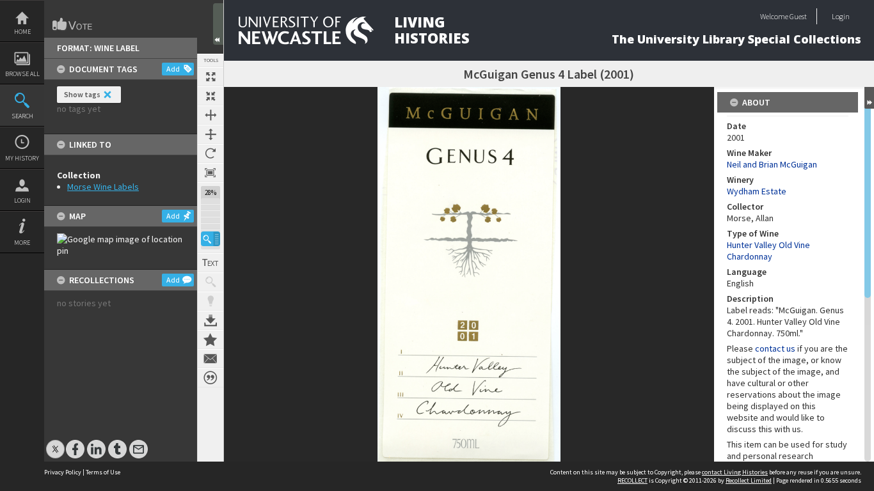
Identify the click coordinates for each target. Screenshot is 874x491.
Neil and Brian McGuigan (772, 164)
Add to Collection (210, 339)
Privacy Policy (62, 472)
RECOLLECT (632, 480)
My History (22, 158)
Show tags (82, 94)
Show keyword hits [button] (210, 282)
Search (22, 116)
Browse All (22, 74)
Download (210, 320)
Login (22, 200)
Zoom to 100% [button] (210, 172)
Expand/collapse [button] (869, 98)
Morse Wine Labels (103, 186)
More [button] (22, 242)
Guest (798, 16)
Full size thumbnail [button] (210, 76)
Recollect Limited (749, 480)
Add (173, 69)
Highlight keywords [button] (210, 301)
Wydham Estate (756, 191)
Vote (73, 24)
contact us (775, 348)
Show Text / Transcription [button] (210, 262)
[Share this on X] (55, 443)
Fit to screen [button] (210, 95)
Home (22, 31)
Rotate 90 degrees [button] (210, 153)
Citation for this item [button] (210, 377)
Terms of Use (103, 472)
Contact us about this (210, 358)
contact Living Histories (735, 472)
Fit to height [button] (210, 134)
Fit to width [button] (210, 115)
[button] (210, 238)
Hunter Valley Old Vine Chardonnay (768, 250)
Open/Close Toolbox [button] (218, 24)
